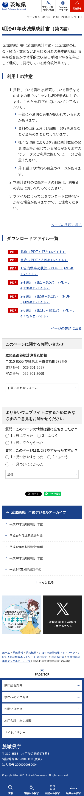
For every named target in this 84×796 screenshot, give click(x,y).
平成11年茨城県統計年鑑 (26, 535)
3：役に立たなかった (27, 442)
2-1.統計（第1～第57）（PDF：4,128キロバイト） (45, 285)
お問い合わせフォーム (23, 388)
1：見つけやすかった (27, 457)
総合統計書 (57, 657)
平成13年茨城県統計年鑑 (26, 524)
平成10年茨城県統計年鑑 (26, 558)
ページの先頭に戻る (66, 225)
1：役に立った (22, 435)
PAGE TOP (42, 674)
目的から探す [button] (52, 793)
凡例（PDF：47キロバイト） (43, 252)
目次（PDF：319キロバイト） (44, 260)
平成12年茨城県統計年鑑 (26, 547)
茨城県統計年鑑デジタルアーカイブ (38, 512)
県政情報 (18, 652)
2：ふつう (50, 435)
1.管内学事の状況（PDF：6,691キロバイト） (46, 271)
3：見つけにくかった (27, 464)
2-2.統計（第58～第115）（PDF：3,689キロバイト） (47, 299)
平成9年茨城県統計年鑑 (25, 569)
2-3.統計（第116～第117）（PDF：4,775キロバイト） (47, 313)
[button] (63, 6)
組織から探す (73, 793)
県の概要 (31, 652)
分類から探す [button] (31, 793)
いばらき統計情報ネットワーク (57, 652)
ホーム (6, 652)
